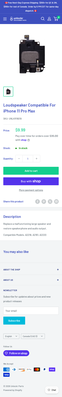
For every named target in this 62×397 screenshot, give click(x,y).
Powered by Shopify (12, 390)
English (8, 336)
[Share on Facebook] (37, 201)
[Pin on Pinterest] (43, 201)
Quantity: (8, 158)
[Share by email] (56, 201)
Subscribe (14, 320)
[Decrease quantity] (19, 158)
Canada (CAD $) (30, 336)
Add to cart (31, 170)
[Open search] (43, 19)
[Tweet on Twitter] (50, 201)
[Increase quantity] (36, 158)
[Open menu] (5, 19)
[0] (56, 19)
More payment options (31, 190)
